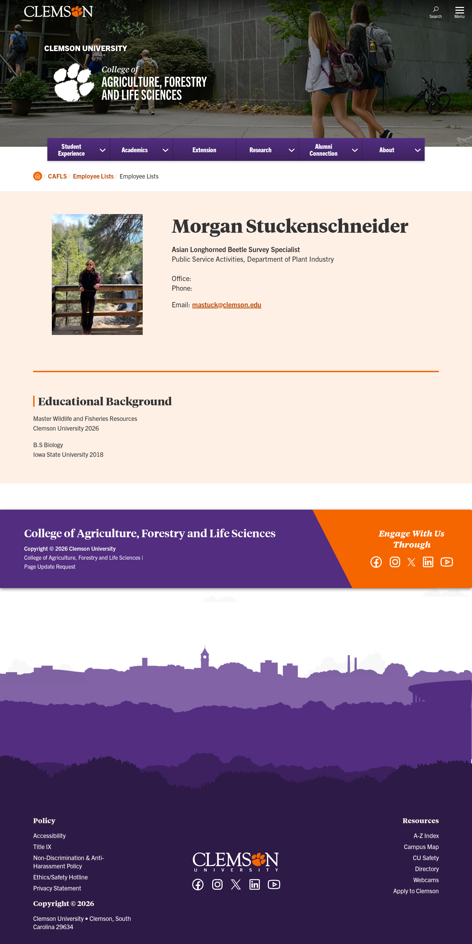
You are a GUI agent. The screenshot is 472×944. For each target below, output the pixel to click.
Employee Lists (93, 176)
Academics (135, 149)
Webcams (426, 880)
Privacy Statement (57, 888)
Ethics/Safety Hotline (60, 877)
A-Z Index (426, 835)
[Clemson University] (58, 18)
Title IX (42, 846)
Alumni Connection (324, 149)
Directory (427, 869)
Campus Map (421, 846)
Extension (204, 149)
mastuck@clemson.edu (226, 304)
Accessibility (49, 835)
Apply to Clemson (416, 891)
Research (260, 149)
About (386, 149)
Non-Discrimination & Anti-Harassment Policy (68, 862)
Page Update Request (49, 566)
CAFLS (57, 176)
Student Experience (71, 149)
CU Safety (426, 857)
